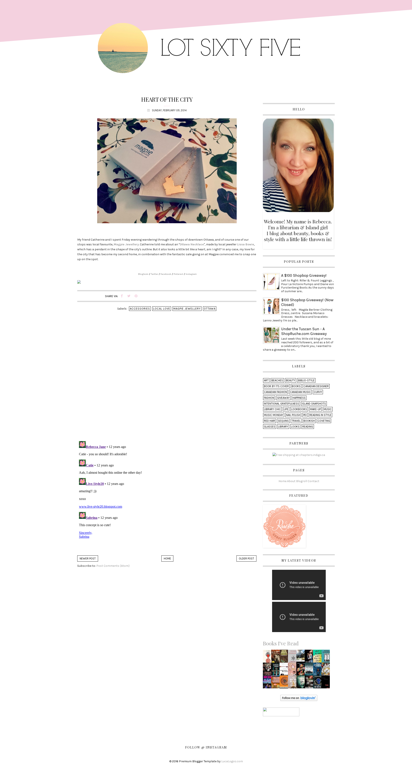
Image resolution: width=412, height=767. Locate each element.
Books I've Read (281, 643)
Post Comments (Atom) (113, 566)
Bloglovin (143, 274)
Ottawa (209, 308)
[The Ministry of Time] (301, 670)
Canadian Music (300, 392)
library (283, 426)
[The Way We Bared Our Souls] (293, 683)
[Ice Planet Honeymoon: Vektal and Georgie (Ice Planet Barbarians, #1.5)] (268, 683)
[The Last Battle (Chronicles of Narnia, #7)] (276, 657)
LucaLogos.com (232, 761)
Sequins (283, 420)
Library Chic (272, 409)
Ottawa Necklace (192, 244)
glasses (269, 426)
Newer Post (88, 558)
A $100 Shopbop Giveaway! (304, 275)
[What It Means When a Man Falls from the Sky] (318, 657)
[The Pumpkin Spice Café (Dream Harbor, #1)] (276, 683)
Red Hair (269, 420)
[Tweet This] (129, 296)
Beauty (290, 380)
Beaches (277, 380)
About (291, 481)
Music (328, 409)
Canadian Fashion (275, 392)
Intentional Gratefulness (281, 403)
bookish (309, 420)
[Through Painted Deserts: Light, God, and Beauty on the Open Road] (285, 670)
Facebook (166, 274)
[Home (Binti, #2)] (318, 670)
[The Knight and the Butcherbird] (310, 683)
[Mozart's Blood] (310, 657)
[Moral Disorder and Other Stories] (326, 657)
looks (295, 426)
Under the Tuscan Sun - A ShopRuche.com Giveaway (304, 331)
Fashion (269, 397)
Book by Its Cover (276, 386)
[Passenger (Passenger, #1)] (310, 670)
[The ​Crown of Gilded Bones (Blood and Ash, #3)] (326, 670)
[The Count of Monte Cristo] (301, 657)
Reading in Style (320, 415)
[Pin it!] (136, 296)
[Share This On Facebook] (122, 296)
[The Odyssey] (285, 683)
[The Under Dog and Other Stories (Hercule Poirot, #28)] (284, 657)
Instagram (191, 274)
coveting (324, 420)
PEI (305, 415)
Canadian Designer (316, 386)
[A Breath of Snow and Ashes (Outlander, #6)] (293, 657)
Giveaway (283, 397)
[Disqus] (166, 381)
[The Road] (326, 683)
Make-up (315, 409)
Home (167, 558)
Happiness (299, 397)
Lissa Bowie (245, 244)
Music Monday (273, 415)
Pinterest (178, 274)
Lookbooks (299, 409)
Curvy (318, 392)
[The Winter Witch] (318, 683)
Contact (313, 481)
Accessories (140, 308)
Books (296, 386)
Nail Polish (293, 415)
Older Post (246, 558)
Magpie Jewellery (126, 244)
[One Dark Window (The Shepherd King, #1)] (301, 683)
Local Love (161, 308)
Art (266, 380)
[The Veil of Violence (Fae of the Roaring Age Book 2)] (293, 670)
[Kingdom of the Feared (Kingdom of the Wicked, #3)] (268, 670)
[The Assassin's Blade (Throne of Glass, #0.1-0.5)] (276, 670)
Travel (296, 420)
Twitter (154, 274)
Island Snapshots (314, 403)
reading (307, 426)
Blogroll (301, 481)
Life (286, 409)
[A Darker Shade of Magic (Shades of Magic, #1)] (268, 657)
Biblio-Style (306, 380)
